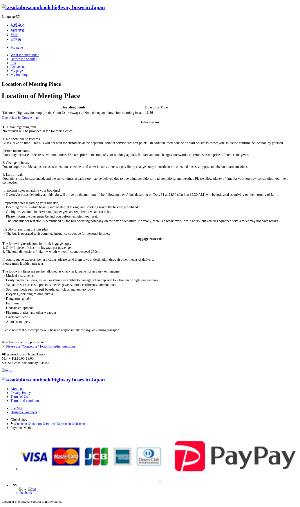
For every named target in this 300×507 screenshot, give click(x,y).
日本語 (16, 39)
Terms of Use (20, 397)
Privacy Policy (21, 393)
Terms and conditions (25, 401)
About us (17, 389)
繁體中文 (18, 25)
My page (17, 47)
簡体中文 (18, 30)
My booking (19, 75)
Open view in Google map (20, 117)
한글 (14, 35)
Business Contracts (24, 412)
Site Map (17, 408)
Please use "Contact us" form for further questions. (41, 346)
